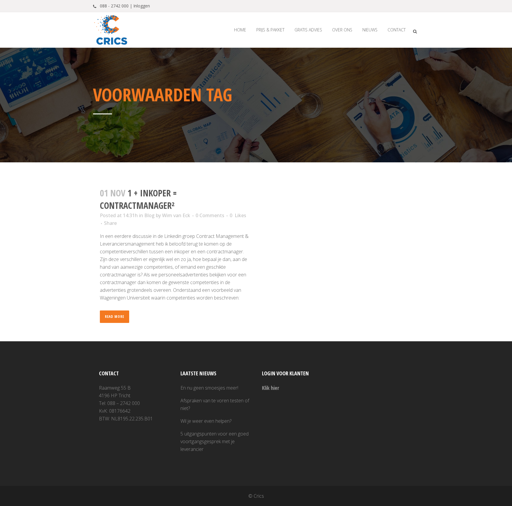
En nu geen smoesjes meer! (209, 388)
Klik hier (270, 387)
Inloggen (141, 6)
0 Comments (210, 215)
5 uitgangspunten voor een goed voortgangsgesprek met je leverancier (214, 441)
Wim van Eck (176, 215)
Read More (114, 316)
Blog (149, 215)
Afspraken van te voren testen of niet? (214, 404)
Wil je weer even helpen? (205, 421)
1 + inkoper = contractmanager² (138, 199)
